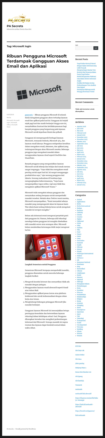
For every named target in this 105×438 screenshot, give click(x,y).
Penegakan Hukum (83, 284)
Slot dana (78, 359)
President (80, 290)
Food (78, 232)
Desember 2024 (82, 161)
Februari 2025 (81, 157)
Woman (79, 333)
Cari (76, 45)
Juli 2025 (80, 146)
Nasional (80, 279)
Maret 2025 (80, 154)
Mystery (79, 277)
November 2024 (82, 163)
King (78, 266)
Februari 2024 (81, 183)
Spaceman (80, 312)
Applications (81, 202)
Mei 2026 (80, 131)
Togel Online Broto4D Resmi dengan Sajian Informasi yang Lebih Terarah (87, 66)
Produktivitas (81, 295)
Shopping (80, 305)
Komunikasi (81, 269)
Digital (79, 219)
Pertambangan (82, 286)
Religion (79, 299)
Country (79, 217)
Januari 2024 (81, 185)
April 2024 (80, 178)
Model (79, 275)
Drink (79, 223)
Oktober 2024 (81, 165)
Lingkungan (81, 273)
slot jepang (79, 376)
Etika (78, 225)
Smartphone (81, 310)
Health (79, 245)
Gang (78, 238)
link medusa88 (80, 415)
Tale (78, 316)
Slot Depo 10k (79, 350)
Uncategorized (82, 325)
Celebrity (80, 212)
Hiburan (79, 247)
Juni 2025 (80, 148)
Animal (79, 199)
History (79, 249)
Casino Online (79, 355)
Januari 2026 (81, 135)
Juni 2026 (80, 129)
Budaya (79, 208)
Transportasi (81, 320)
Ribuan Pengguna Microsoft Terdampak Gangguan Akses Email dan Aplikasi (38, 61)
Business (80, 210)
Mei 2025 (80, 150)
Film (78, 230)
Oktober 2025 (81, 141)
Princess (80, 292)
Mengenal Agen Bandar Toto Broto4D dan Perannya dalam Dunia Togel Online (86, 72)
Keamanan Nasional (83, 262)
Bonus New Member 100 (83, 372)
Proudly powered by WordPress (25, 429)
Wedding (80, 329)
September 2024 (82, 167)
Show (79, 307)
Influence (80, 258)
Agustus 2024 (81, 170)
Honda (79, 251)
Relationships (81, 297)
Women (79, 336)
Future (79, 234)
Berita (9, 117)
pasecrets (29, 115)
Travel (79, 323)
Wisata (79, 331)
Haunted (80, 243)
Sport (79, 314)
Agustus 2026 (81, 126)
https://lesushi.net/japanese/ (85, 411)
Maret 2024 (80, 180)
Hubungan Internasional (85, 253)
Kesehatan (80, 264)
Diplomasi (80, 221)
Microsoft (10, 120)
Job (78, 260)
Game (79, 236)
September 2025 (82, 144)
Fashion (79, 228)
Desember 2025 (82, 137)
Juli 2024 (80, 172)
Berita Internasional (83, 206)
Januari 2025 (81, 159)
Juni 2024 (80, 174)
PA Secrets (15, 26)
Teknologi (80, 318)
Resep (79, 301)
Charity (79, 215)
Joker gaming (79, 363)
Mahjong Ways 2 (80, 368)
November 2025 (82, 139)
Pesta (78, 288)
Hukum (79, 256)
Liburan (79, 271)
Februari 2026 (81, 133)
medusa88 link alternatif (83, 394)
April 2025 (80, 152)
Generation (80, 241)
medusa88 (78, 389)
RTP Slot (78, 346)
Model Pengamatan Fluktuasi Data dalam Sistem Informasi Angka (86, 79)
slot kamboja (79, 381)
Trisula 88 (78, 385)
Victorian (80, 327)
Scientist (80, 303)
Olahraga (80, 282)
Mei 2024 (80, 176)
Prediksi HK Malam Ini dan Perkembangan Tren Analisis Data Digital (86, 85)
